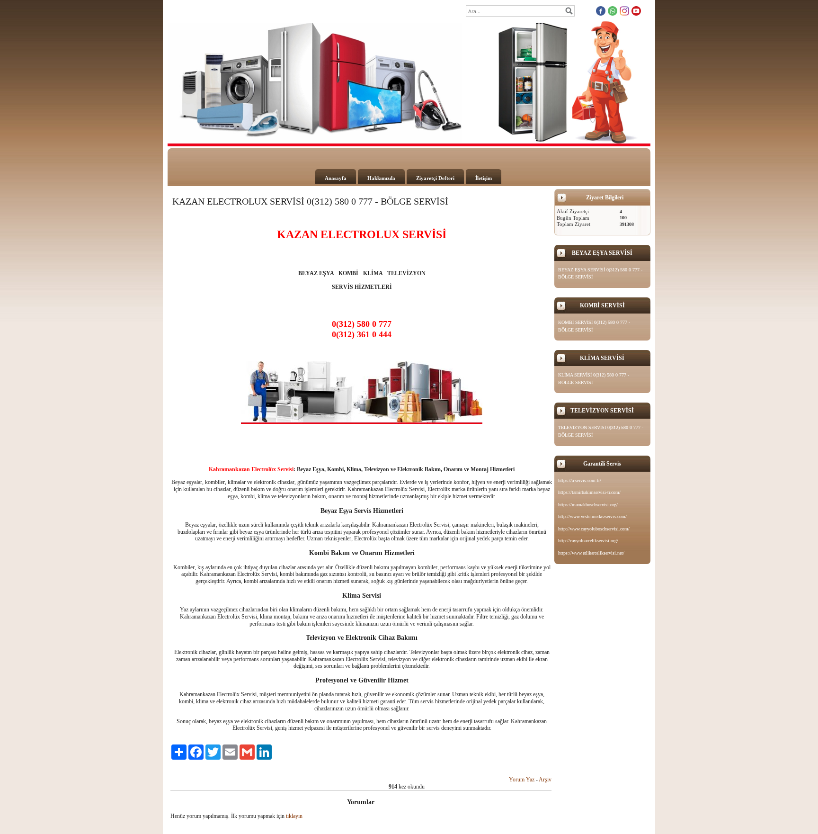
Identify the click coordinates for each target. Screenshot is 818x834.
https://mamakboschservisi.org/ (588, 504)
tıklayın (294, 816)
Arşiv (545, 779)
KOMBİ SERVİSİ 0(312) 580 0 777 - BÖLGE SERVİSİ (594, 326)
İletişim (483, 178)
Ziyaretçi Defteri (435, 178)
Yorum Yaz (521, 779)
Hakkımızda (381, 178)
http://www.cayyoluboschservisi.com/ (594, 528)
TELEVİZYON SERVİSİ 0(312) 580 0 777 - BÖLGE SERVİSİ (600, 431)
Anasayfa (336, 178)
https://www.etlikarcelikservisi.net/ (591, 553)
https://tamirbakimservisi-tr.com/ (589, 492)
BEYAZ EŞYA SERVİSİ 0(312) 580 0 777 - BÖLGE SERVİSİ (600, 273)
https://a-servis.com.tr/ (579, 480)
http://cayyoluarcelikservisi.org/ (588, 540)
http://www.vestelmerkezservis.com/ (592, 516)
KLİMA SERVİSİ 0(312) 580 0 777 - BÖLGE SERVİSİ (593, 378)
